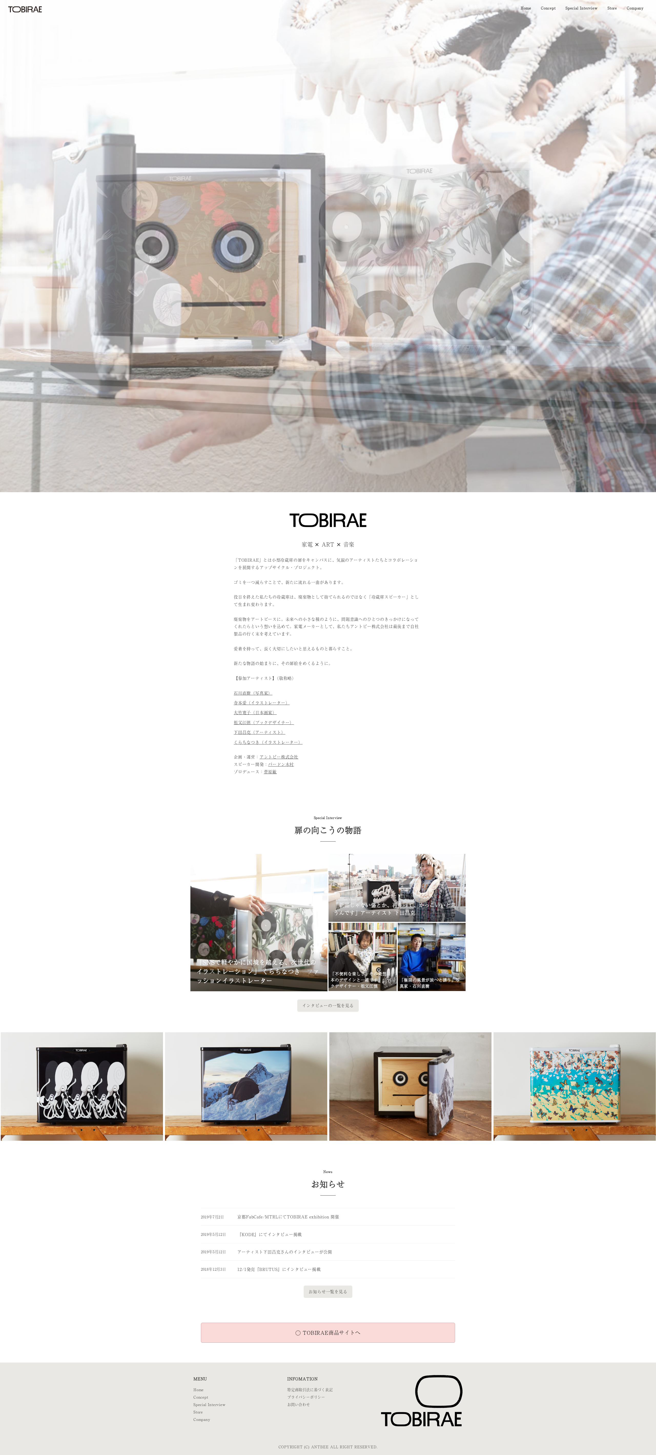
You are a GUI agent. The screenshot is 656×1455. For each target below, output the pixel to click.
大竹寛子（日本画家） (255, 712)
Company (201, 1419)
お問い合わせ (298, 1404)
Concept (200, 1397)
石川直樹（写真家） (253, 693)
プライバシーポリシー (306, 1397)
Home (198, 1389)
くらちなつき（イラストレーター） (268, 742)
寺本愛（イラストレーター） (262, 703)
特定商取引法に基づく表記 (310, 1389)
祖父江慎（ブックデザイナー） (264, 722)
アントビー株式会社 (279, 757)
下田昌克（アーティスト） (259, 732)
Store (198, 1411)
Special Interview (209, 1404)
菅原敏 (270, 772)
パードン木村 (281, 764)
